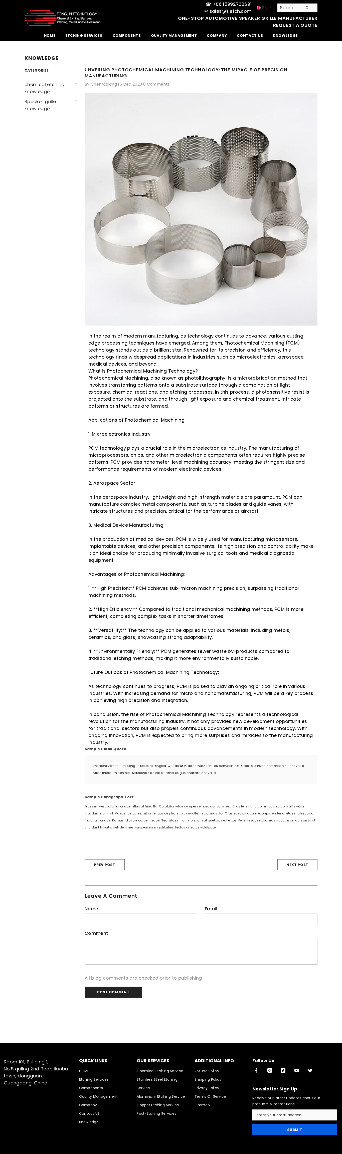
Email (211, 909)
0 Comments (156, 84)
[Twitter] (310, 1070)
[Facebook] (256, 1070)
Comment (96, 933)
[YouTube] (296, 1070)
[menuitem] (51, 88)
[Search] (297, 8)
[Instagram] (269, 1070)
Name (91, 909)
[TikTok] (283, 1070)
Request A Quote (295, 25)
